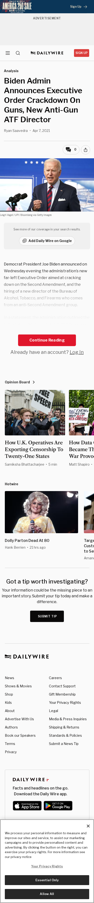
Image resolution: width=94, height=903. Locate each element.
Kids (8, 702)
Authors (11, 727)
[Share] (85, 149)
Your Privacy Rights (65, 702)
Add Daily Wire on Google (50, 241)
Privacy (11, 752)
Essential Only (47, 880)
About (10, 711)
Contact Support (62, 686)
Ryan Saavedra (16, 131)
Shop (9, 694)
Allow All (47, 894)
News (9, 678)
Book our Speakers (20, 735)
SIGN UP (81, 53)
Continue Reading (47, 340)
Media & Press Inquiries (68, 719)
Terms (10, 744)
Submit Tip (47, 616)
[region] (47, 861)
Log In (77, 352)
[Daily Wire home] (47, 53)
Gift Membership (62, 694)
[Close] (88, 826)
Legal (53, 711)
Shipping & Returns (64, 727)
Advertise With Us (19, 719)
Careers (55, 678)
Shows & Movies (18, 686)
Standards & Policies (65, 735)
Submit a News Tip (64, 744)
